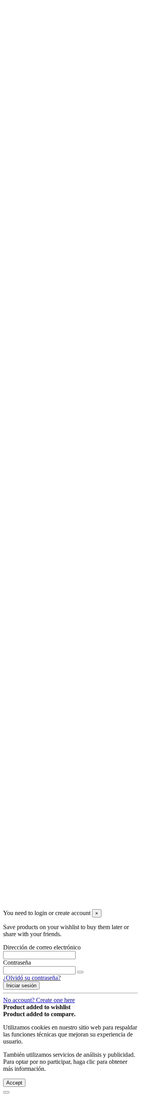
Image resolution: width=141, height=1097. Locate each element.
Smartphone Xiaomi (59, 121)
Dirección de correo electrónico (42, 947)
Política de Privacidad (45, 802)
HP (38, 149)
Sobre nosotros (37, 51)
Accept (14, 1083)
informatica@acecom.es (32, 882)
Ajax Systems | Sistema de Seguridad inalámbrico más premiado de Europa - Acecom (82, 240)
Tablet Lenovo (52, 191)
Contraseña (17, 962)
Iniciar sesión (19, 531)
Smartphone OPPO (58, 135)
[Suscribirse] (80, 690)
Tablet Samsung (54, 205)
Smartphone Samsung (61, 128)
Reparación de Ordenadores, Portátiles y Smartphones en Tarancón (84, 272)
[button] (30, 219)
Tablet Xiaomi (52, 198)
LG (38, 170)
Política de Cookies (43, 795)
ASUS (42, 163)
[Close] (6, 298)
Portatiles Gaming (56, 177)
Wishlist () (15, 71)
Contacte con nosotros (46, 58)
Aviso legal (33, 44)
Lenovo (44, 156)
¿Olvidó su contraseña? (32, 977)
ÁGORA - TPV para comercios (73, 226)
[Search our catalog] (80, 81)
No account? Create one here (39, 1000)
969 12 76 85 (19, 868)
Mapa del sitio (36, 809)
